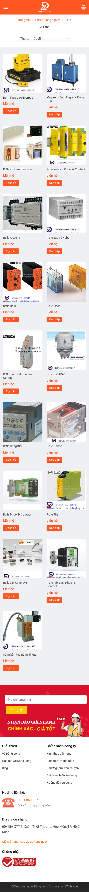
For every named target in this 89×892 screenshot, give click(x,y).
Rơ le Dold (9, 306)
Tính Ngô (72, 886)
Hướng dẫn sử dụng (59, 782)
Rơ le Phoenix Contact (17, 514)
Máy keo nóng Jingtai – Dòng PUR (65, 99)
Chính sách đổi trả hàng (62, 775)
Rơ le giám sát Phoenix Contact (17, 376)
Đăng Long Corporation (49, 886)
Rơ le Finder (54, 306)
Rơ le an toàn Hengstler (18, 169)
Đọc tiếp (11, 111)
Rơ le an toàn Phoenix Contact (66, 169)
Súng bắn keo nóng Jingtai (20, 654)
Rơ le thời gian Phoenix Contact (61, 584)
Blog (5, 768)
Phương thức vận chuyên (63, 768)
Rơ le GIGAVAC (56, 374)
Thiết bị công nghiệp (47, 20)
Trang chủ (24, 20)
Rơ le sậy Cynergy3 (15, 582)
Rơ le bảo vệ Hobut (59, 237)
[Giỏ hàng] (83, 7)
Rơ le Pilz (52, 514)
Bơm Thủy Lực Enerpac (18, 97)
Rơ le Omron (54, 446)
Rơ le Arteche (11, 237)
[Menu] (5, 7)
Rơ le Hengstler (12, 446)
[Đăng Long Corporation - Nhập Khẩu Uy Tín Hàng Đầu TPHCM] (44, 7)
